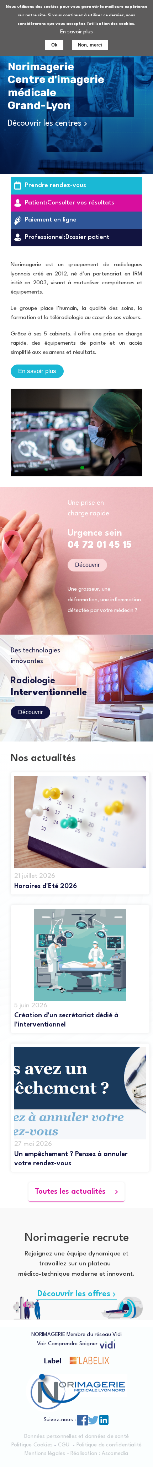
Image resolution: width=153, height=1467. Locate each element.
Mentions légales (45, 1453)
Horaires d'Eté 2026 (45, 886)
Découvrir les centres (44, 123)
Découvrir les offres (73, 1294)
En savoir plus (76, 32)
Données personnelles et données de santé (76, 1436)
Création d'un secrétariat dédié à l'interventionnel (66, 1020)
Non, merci (90, 45)
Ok (54, 45)
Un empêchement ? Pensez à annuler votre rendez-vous (71, 1159)
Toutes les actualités (70, 1191)
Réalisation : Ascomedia (99, 1453)
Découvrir (87, 565)
